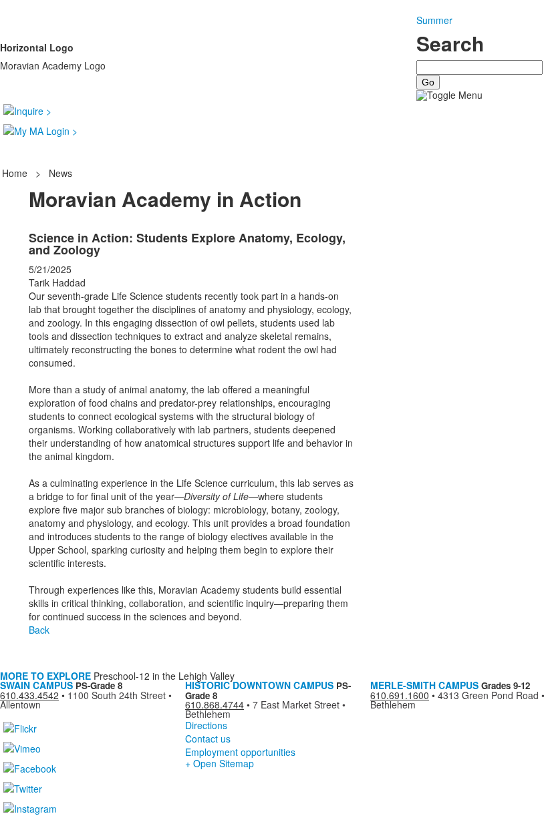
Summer (434, 20)
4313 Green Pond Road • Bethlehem (457, 699)
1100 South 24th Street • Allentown (86, 699)
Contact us (208, 738)
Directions (206, 725)
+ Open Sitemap (219, 763)
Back (39, 629)
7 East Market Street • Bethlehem (265, 709)
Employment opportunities (240, 752)
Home (16, 173)
